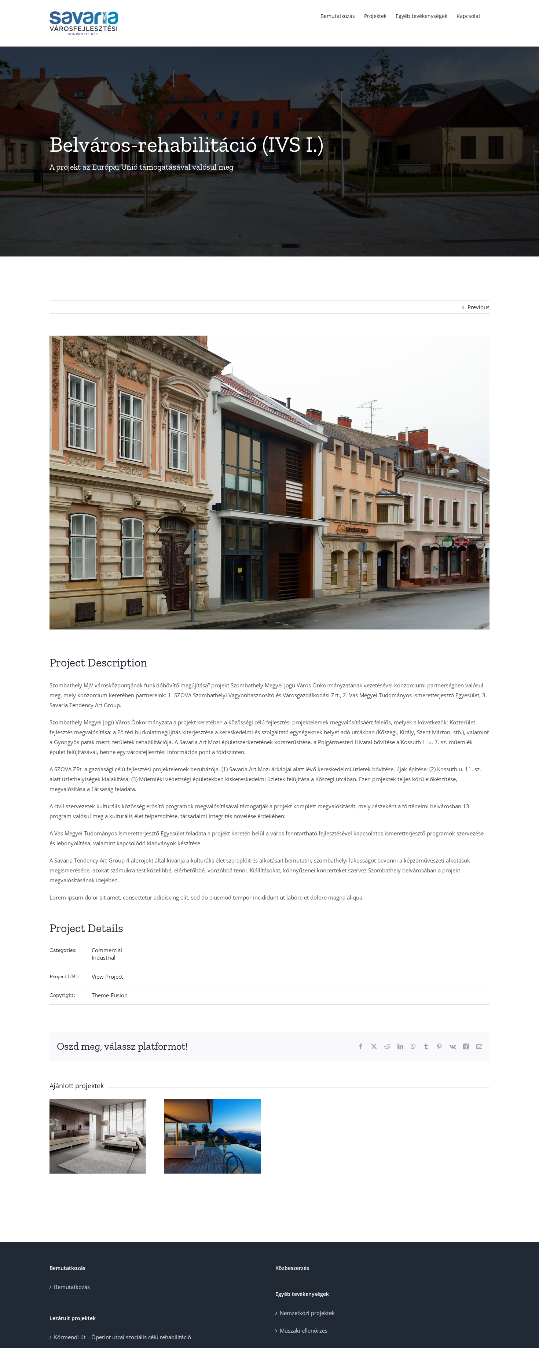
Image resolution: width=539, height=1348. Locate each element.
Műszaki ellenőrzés (303, 1330)
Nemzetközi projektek (307, 1312)
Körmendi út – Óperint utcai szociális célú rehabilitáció (122, 1337)
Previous (478, 307)
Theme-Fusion (110, 995)
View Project (107, 976)
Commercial (107, 950)
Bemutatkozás (72, 1286)
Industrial (103, 957)
